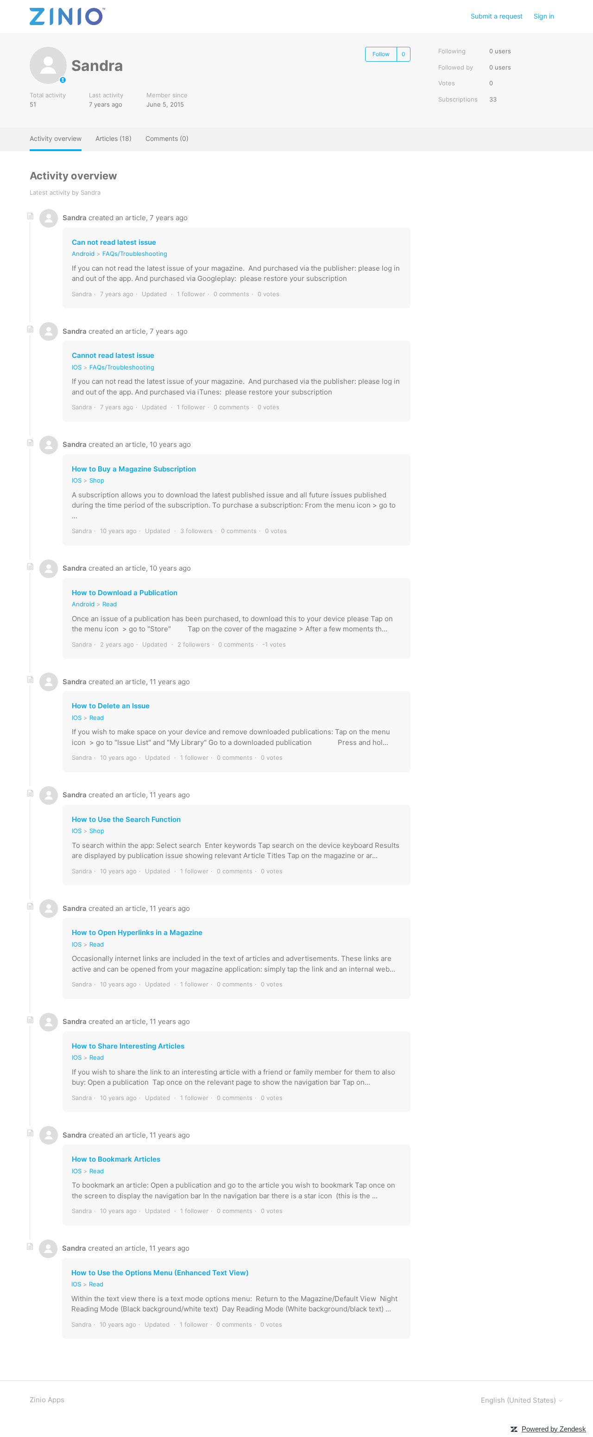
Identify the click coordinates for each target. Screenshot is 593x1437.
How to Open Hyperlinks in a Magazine (137, 932)
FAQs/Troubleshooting (134, 253)
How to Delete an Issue (111, 705)
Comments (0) (167, 138)
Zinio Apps (47, 1399)
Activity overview (56, 138)
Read (109, 604)
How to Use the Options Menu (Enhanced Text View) (160, 1272)
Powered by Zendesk (554, 1429)
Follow (381, 54)
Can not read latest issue (114, 242)
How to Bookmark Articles (116, 1159)
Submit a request (497, 16)
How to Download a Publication (124, 592)
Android (83, 253)
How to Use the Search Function (126, 819)
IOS (77, 367)
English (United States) (519, 1400)
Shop (96, 480)
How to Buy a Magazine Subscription (134, 468)
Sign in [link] (544, 16)
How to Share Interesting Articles (128, 1046)
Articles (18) (113, 138)
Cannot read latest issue (113, 355)
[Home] (67, 16)
